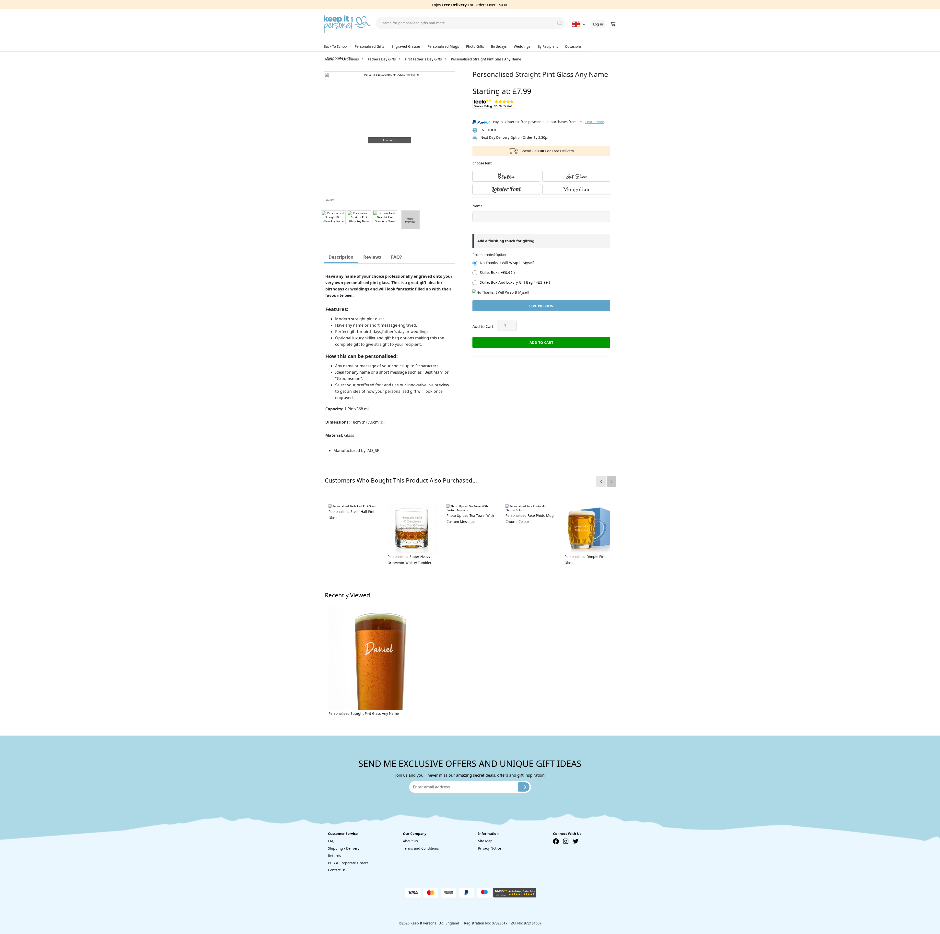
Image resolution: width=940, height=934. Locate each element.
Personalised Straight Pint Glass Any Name (364, 713)
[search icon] (559, 23)
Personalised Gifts (369, 46)
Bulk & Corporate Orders (348, 863)
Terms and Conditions (421, 848)
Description (341, 257)
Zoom (331, 199)
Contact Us (337, 870)
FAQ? (396, 257)
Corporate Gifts (339, 58)
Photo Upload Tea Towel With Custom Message (470, 518)
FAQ (331, 841)
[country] (576, 24)
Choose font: (482, 202)
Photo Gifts (475, 46)
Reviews (372, 257)
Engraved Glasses (406, 46)
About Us (410, 841)
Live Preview (541, 305)
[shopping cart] (613, 24)
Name (477, 205)
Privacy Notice (489, 848)
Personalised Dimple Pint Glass (585, 559)
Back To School (336, 46)
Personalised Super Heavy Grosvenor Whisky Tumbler (410, 559)
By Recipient (548, 46)
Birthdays (499, 46)
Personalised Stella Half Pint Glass (352, 514)
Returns (334, 855)
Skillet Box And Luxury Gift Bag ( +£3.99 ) (515, 282)
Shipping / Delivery (343, 848)
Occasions (573, 46)
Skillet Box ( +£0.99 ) (497, 272)
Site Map (485, 841)
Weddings (522, 46)
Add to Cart (541, 342)
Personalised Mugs (443, 46)
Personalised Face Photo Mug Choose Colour (529, 518)
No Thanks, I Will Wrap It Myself (507, 262)
